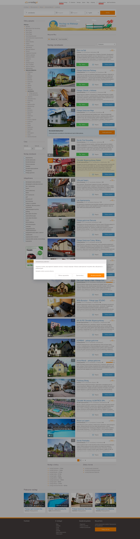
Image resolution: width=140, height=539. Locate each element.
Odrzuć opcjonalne (63, 275)
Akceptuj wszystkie (96, 275)
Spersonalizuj (79, 275)
